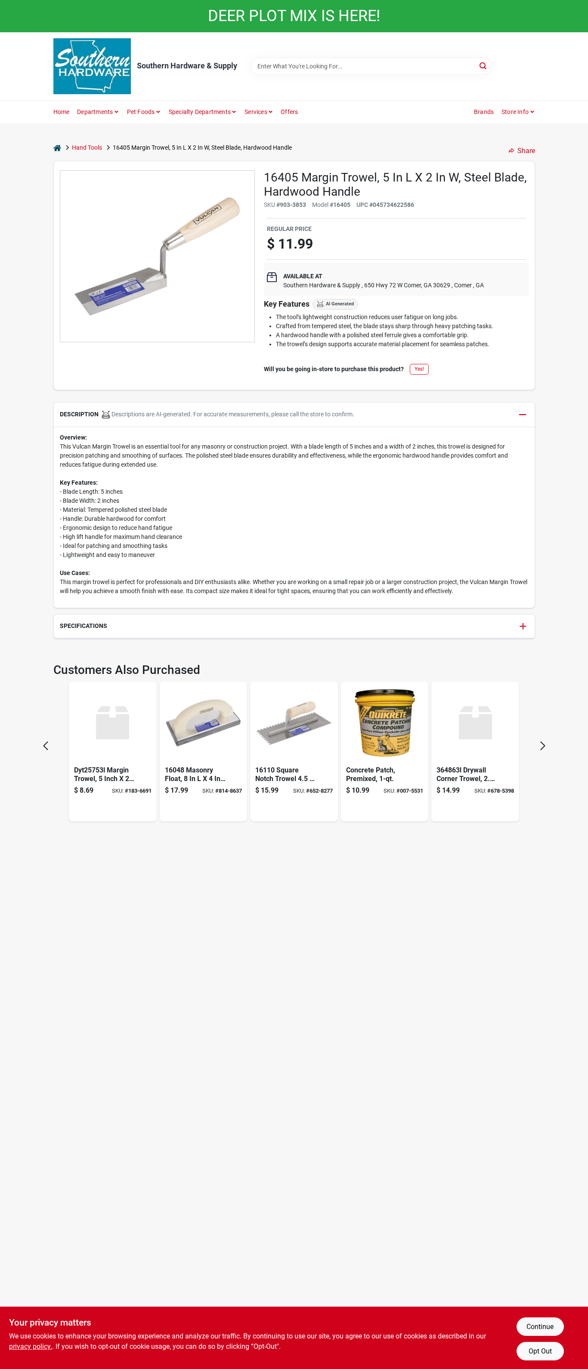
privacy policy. (30, 1346)
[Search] (483, 65)
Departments (95, 111)
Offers (289, 111)
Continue (540, 1327)
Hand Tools (87, 147)
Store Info (515, 111)
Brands (484, 111)
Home (61, 111)
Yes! (419, 369)
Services (255, 111)
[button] (294, 415)
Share (526, 151)
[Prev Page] (45, 745)
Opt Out (540, 1351)
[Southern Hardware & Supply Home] (92, 66)
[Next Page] (542, 745)
